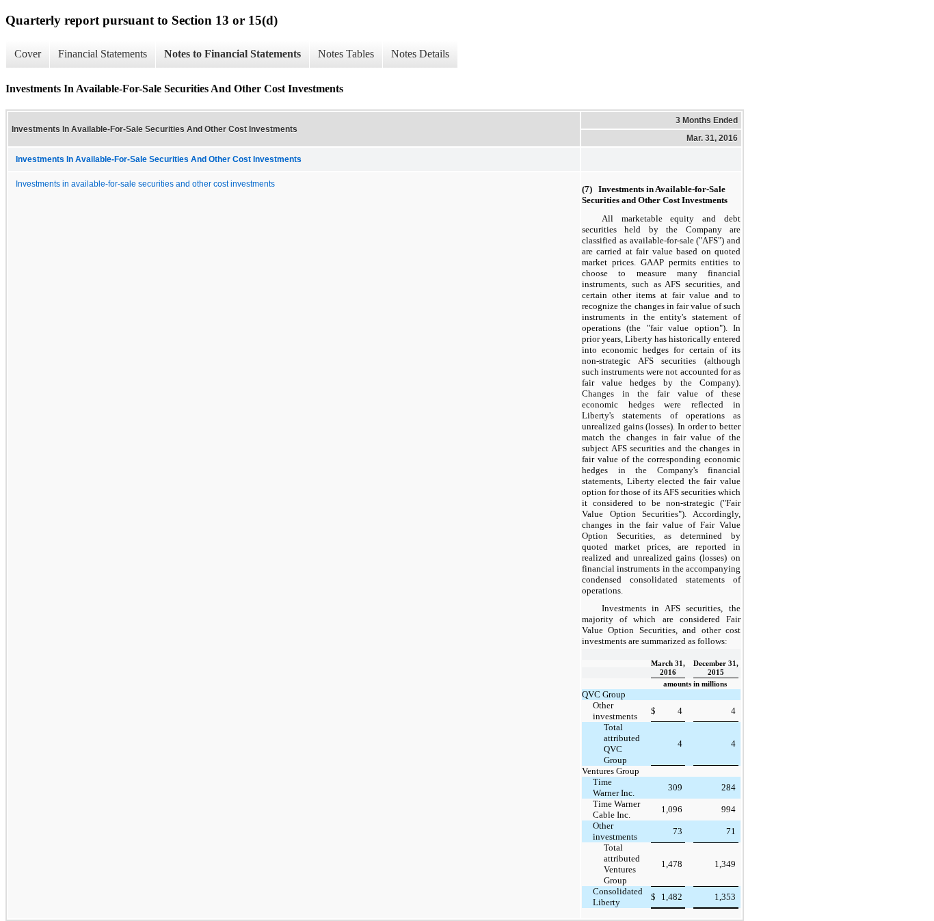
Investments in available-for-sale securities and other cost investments (145, 184)
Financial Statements (102, 53)
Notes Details (420, 53)
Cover (27, 53)
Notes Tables (346, 53)
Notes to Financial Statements (232, 53)
